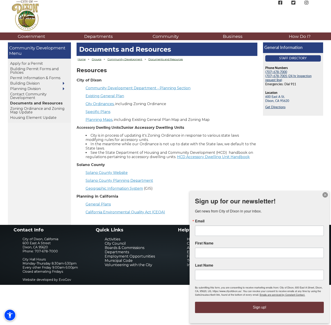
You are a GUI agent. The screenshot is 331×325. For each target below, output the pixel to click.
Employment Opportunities (130, 256)
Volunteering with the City (128, 265)
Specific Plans (98, 112)
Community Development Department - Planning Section (138, 88)
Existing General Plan (105, 96)
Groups (96, 59)
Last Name (204, 265)
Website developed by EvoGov (47, 280)
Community (166, 36)
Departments (98, 36)
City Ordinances (100, 104)
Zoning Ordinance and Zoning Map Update (37, 110)
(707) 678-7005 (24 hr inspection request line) (288, 78)
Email (199, 221)
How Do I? (300, 36)
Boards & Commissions (124, 248)
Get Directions (275, 107)
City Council (115, 243)
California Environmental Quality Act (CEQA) (125, 212)
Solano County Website (107, 173)
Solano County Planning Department (119, 180)
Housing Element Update (33, 117)
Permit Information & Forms (35, 78)
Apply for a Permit (26, 63)
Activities (112, 239)
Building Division (25, 83)
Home (82, 59)
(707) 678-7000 (276, 72)
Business (233, 36)
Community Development (37, 48)
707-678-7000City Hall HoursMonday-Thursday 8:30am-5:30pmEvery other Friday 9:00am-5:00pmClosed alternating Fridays (50, 261)
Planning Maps (99, 120)
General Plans (98, 204)
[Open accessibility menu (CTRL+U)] (10, 315)
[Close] (325, 195)
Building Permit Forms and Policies (34, 71)
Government (31, 36)
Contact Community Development (28, 96)
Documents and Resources (36, 103)
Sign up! (259, 307)
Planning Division (25, 89)
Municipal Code (119, 260)
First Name (204, 243)
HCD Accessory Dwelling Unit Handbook (213, 157)
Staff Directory (293, 58)
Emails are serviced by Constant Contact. (282, 294)
